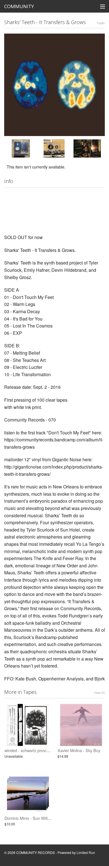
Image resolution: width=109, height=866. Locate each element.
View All (99, 692)
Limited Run (86, 852)
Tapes (100, 22)
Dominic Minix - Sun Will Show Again (37, 818)
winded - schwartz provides (28, 750)
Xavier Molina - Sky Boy (79, 750)
